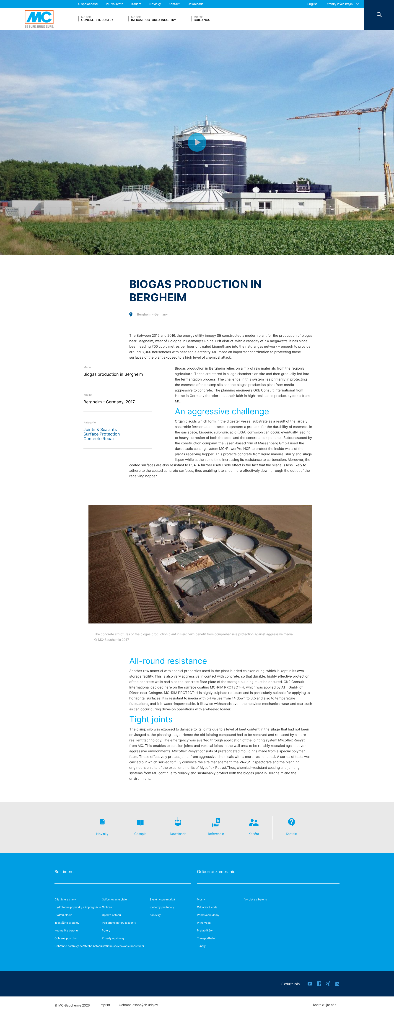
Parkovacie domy (208, 915)
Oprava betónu (111, 915)
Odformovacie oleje (114, 899)
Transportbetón (206, 938)
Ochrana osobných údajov (138, 1005)
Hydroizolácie (63, 915)
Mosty (201, 899)
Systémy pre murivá (162, 899)
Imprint (105, 1005)
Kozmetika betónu (66, 930)
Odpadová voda (207, 907)
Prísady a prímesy (113, 938)
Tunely (201, 946)
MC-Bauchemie (39, 19)
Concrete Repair (99, 438)
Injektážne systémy (66, 922)
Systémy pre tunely (162, 907)
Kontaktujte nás (324, 1005)
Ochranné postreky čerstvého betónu (78, 946)
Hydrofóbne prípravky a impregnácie (77, 907)
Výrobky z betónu (255, 899)
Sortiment (64, 871)
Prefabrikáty (205, 930)
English (312, 4)
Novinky (155, 4)
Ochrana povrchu (65, 938)
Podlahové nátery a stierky (119, 922)
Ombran (107, 907)
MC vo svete (114, 4)
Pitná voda (204, 922)
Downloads (195, 4)
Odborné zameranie (216, 871)
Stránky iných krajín (339, 4)
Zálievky (155, 915)
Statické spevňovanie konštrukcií (123, 946)
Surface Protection (101, 434)
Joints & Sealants (100, 429)
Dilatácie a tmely (65, 899)
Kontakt (174, 4)
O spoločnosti (88, 4)
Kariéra (136, 4)
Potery (106, 930)
